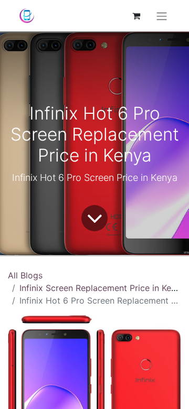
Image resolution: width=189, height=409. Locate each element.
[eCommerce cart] (135, 15)
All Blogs (25, 275)
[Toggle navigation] (162, 15)
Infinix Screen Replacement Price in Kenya (102, 288)
